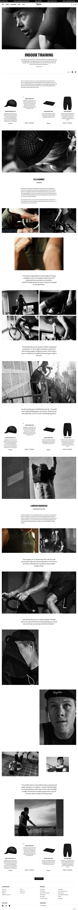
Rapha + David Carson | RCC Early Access (21, 1)
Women (7, 4)
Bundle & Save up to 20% (52, 1)
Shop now (10, 123)
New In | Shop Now (38, 1)
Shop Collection (39, 878)
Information (42, 886)
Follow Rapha (4, 903)
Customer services (6, 886)
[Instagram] (6, 906)
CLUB (19, 4)
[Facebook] (2, 906)
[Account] (74, 4)
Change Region (43, 903)
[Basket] (75, 4)
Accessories (13, 4)
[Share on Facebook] (72, 72)
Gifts (23, 4)
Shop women (31, 122)
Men (3, 4)
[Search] (71, 4)
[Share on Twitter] (75, 72)
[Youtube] (9, 906)
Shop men (27, 122)
